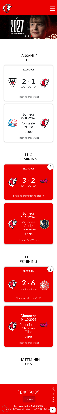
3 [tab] (31, 36)
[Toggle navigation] (52, 9)
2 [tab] (28, 36)
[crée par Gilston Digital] (53, 394)
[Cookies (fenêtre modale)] (5, 409)
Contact (29, 399)
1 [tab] (25, 36)
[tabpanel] (28, 27)
